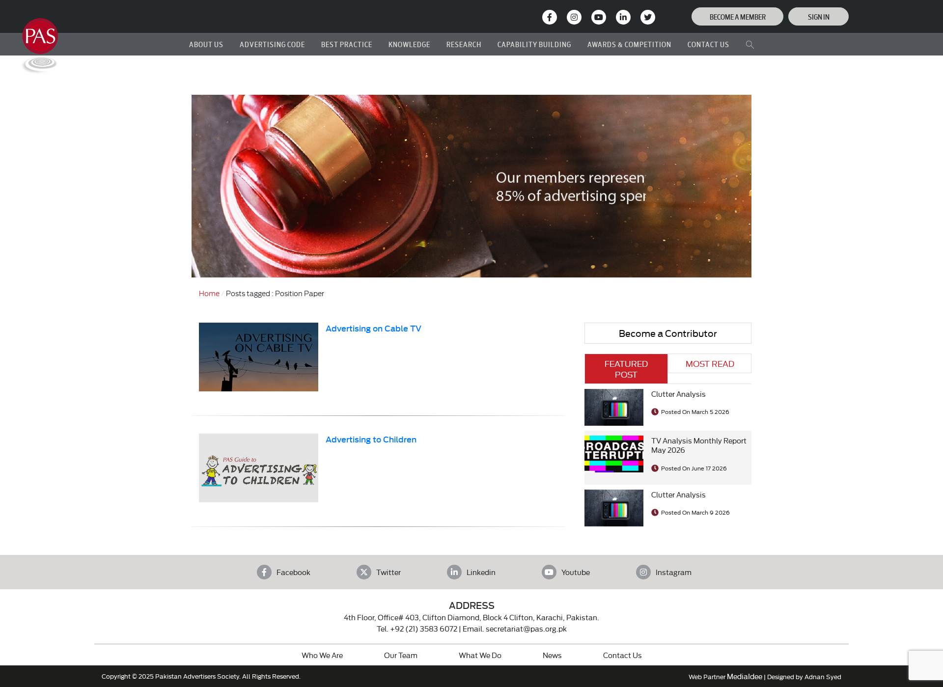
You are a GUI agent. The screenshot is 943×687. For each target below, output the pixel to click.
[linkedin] (623, 17)
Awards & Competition (629, 44)
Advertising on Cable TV (373, 328)
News (552, 655)
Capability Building (534, 44)
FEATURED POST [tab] (626, 368)
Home (209, 293)
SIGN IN (819, 16)
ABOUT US (206, 44)
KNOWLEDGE (409, 44)
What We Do (480, 655)
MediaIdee (744, 676)
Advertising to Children (371, 439)
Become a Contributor (668, 332)
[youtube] (598, 17)
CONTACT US (708, 44)
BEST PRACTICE (346, 44)
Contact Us (622, 655)
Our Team (400, 655)
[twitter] (647, 17)
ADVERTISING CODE (272, 44)
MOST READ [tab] (710, 363)
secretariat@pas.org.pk (526, 628)
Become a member (738, 16)
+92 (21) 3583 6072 (423, 628)
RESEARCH (463, 44)
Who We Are (322, 655)
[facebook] (549, 17)
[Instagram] (574, 17)
